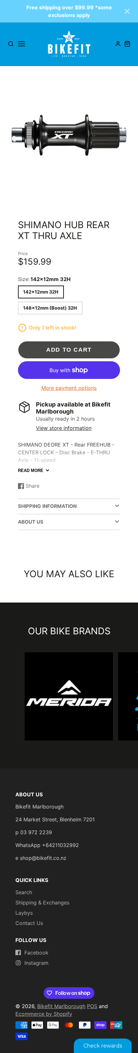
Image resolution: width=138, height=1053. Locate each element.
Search (23, 892)
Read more (30, 470)
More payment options (69, 388)
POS (92, 1006)
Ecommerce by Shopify (43, 1014)
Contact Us (29, 923)
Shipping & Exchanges (42, 902)
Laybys (24, 913)
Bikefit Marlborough (61, 1006)
